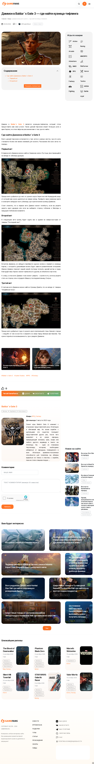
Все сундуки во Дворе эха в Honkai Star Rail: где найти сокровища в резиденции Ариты (21, 588)
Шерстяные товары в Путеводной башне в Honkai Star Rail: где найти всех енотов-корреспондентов (71, 588)
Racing (82, 46)
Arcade (71, 51)
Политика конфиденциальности (70, 741)
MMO (74, 66)
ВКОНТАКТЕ (39, 393)
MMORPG (83, 56)
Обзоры (35, 744)
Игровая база (37, 725)
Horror (86, 71)
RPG (28, 376)
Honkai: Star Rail (16, 595)
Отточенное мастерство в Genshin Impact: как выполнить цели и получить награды (77, 611)
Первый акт (14, 78)
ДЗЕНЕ (27, 393)
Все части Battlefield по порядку (85, 488)
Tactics (83, 81)
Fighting (71, 91)
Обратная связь (64, 733)
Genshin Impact (86, 482)
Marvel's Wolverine (71, 649)
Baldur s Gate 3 (38, 24)
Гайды (83, 480)
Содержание (10, 71)
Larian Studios (20, 376)
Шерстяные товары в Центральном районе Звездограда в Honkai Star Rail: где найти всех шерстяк (30, 614)
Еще (47, 628)
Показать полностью (32, 86)
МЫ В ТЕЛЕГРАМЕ (64, 729)
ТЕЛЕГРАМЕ (54, 393)
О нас (60, 737)
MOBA (86, 86)
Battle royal (84, 93)
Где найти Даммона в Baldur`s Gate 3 (20, 76)
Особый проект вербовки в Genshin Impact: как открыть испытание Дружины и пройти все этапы (69, 540)
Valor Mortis (72, 674)
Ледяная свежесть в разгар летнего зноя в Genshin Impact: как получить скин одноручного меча (28, 565)
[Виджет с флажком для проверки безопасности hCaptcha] (15, 498)
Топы (34, 732)
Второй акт (14, 81)
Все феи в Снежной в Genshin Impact (22, 542)
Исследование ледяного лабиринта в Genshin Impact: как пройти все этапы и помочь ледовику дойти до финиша (78, 564)
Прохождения (86, 512)
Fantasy (35, 376)
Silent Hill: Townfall (7, 676)
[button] (79, 4)
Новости (35, 721)
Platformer (84, 66)
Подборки (84, 458)
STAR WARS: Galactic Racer (40, 677)
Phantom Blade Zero (39, 649)
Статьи (34, 736)
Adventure (72, 61)
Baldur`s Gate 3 (17, 124)
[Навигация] (89, 4)
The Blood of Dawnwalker (8, 649)
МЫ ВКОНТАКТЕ (64, 725)
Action (74, 41)
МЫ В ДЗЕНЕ (63, 721)
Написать (7, 506)
